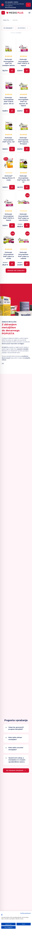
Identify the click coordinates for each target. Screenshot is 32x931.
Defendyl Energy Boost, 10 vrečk (8, 178)
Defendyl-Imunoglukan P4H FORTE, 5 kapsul (8, 217)
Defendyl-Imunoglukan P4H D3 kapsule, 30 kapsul (23, 102)
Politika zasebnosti (25, 913)
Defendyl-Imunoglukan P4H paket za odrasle (23, 255)
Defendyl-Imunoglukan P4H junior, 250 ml (23, 179)
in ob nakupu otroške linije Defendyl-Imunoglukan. (14, 4)
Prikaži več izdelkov (16, 270)
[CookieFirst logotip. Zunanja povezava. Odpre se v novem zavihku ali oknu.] (2, 915)
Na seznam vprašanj (15, 770)
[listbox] (23, 28)
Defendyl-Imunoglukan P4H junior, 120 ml (9, 141)
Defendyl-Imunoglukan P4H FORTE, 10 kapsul (23, 62)
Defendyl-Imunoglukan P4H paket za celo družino (23, 217)
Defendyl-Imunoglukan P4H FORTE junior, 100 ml (9, 100)
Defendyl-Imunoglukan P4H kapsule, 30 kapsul (23, 141)
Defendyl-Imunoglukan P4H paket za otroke (8, 255)
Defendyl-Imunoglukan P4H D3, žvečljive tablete (8, 62)
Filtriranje (8, 28)
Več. (3, 363)
